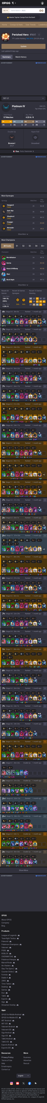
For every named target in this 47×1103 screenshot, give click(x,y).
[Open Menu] (42, 3)
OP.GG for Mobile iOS (10, 1018)
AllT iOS (5, 1024)
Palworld (5, 941)
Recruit (26, 1063)
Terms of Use (7, 1060)
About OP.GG (7, 920)
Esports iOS (6, 1048)
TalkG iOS (5, 1042)
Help (3, 1063)
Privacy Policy (7, 1057)
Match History (21, 57)
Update (23, 46)
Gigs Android (7, 1033)
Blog (3, 926)
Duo (3, 993)
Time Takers (6, 984)
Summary (7, 57)
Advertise (27, 1060)
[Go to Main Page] (6, 3)
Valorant (5, 947)
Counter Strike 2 (8, 972)
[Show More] (13, 3)
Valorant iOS (6, 1030)
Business (27, 1057)
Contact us (6, 1069)
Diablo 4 (5, 978)
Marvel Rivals (7, 963)
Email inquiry (7, 1066)
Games (4, 990)
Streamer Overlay (9, 1005)
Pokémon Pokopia (9, 960)
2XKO (4, 981)
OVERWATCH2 (7, 957)
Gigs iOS (5, 1036)
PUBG (4, 950)
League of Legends (9, 935)
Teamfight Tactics (9, 938)
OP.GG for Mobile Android (11, 1015)
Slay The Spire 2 (8, 969)
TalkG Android (7, 1039)
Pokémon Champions (10, 944)
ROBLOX (5, 954)
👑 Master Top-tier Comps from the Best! (16, 17)
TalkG (4, 996)
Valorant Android (8, 1027)
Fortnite (5, 975)
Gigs (3, 1002)
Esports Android (8, 1045)
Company (5, 923)
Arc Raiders (6, 966)
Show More (22, 234)
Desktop (5, 987)
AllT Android (6, 1021)
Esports (5, 999)
